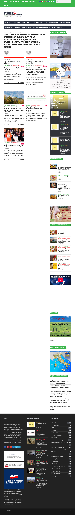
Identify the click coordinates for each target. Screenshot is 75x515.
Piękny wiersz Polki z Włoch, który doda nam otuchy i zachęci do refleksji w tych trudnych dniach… (41, 483)
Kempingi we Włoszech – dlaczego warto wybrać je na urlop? (64, 241)
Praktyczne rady (26, 27)
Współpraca (16, 1)
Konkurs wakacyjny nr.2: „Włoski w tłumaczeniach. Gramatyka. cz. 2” (41, 471)
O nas (10, 1)
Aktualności (8, 22)
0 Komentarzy (21, 82)
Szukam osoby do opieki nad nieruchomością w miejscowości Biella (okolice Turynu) (65, 149)
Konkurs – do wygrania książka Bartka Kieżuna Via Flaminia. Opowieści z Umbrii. (59, 381)
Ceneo (51, 340)
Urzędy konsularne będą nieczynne (12, 68)
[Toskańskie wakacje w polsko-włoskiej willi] (31, 462)
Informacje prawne (65, 22)
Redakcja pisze (25, 22)
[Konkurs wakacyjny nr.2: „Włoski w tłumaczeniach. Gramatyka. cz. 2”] (31, 470)
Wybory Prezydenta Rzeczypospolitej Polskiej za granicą (35, 108)
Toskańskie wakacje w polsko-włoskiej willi (42, 463)
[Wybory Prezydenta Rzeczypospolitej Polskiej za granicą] (36, 97)
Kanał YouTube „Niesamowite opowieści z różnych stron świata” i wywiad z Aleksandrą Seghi (64, 168)
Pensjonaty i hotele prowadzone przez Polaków (41, 425)
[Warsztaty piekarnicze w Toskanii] (53, 232)
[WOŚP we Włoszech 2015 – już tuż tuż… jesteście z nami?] (14, 134)
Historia (54, 430)
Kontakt (6, 5)
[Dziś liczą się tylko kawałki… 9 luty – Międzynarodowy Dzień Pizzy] (53, 185)
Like (23, 66)
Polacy (20, 39)
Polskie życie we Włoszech (51, 22)
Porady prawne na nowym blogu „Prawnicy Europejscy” (42, 455)
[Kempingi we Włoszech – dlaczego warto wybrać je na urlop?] (53, 240)
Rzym (17, 42)
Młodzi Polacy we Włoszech (59, 454)
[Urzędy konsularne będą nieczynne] (14, 57)
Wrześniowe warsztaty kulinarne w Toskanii (64, 258)
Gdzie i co (10, 65)
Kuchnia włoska (17, 31)
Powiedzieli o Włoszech (58, 27)
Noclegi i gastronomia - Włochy (64, 231)
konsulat (13, 34)
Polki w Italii (55, 463)
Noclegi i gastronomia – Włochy (41, 27)
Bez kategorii (55, 425)
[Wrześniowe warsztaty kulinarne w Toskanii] (53, 258)
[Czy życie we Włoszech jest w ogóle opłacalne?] (31, 433)
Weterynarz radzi (56, 476)
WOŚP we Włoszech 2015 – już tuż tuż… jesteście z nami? (13, 146)
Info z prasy (16, 22)
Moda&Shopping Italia (58, 447)
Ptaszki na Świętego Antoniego (63, 196)
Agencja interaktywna (64, 509)
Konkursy (31, 1)
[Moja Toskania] (60, 336)
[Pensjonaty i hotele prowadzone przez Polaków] (31, 424)
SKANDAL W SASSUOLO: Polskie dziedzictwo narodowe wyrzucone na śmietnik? (60, 408)
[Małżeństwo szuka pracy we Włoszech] (55, 140)
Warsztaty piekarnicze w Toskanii (64, 232)
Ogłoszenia (8, 31)
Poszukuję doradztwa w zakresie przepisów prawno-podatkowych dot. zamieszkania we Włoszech (65, 116)
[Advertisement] (61, 300)
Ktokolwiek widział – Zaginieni (60, 442)
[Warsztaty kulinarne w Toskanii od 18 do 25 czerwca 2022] (53, 249)
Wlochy (25, 42)
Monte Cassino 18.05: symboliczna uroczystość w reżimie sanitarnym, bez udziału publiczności (14, 109)
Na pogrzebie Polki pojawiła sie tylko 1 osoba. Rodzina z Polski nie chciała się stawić (41, 443)
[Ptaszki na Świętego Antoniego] (53, 196)
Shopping (17, 27)
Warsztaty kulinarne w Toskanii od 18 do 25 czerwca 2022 (64, 250)
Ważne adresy (24, 1)
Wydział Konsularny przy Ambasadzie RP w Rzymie (22, 44)
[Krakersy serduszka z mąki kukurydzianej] (53, 178)
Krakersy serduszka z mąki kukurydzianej (64, 177)
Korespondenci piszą (37, 22)
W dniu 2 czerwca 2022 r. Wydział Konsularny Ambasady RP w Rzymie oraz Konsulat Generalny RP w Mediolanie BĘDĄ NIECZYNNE (36, 71)
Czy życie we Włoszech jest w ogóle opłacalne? (40, 433)
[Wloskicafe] (60, 321)
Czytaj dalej (6, 82)
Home (5, 1)
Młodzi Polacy (8, 27)
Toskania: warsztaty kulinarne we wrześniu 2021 (64, 267)
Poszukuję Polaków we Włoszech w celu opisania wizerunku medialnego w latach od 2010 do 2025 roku (65, 129)
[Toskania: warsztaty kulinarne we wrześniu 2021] (53, 266)
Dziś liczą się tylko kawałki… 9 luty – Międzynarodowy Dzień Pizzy (64, 187)
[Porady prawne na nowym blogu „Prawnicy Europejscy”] (31, 452)
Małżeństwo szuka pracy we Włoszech (65, 140)
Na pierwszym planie (61, 184)
